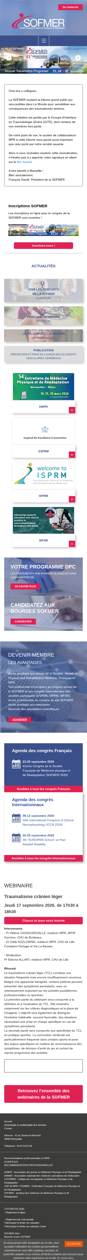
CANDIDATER (23, 621)
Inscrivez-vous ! (43, 245)
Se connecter (71, 7)
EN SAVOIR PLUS (25, 586)
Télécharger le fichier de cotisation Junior (25, 1226)
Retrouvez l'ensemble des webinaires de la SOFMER (44, 1093)
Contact (8, 1128)
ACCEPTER (74, 1243)
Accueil (8, 1121)
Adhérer (19, 719)
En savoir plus (65, 1258)
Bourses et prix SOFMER (17, 1236)
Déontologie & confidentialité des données (25, 1125)
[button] (78, 57)
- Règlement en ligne (14, 1212)
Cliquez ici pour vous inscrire (43, 920)
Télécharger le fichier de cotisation (21, 1223)
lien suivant (24, 162)
